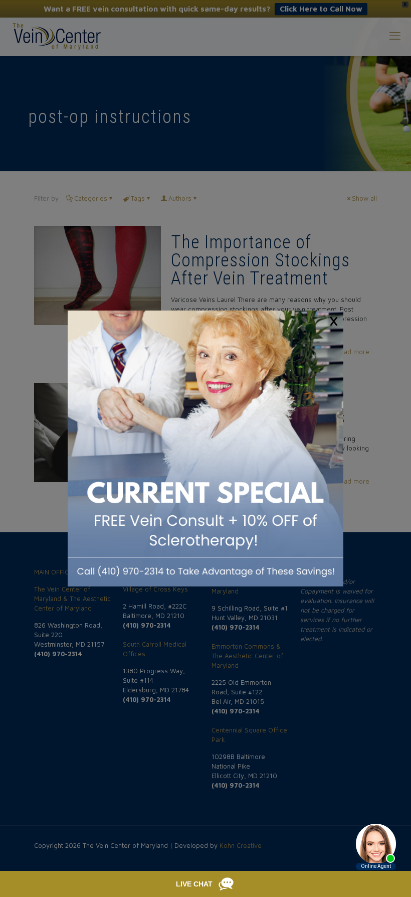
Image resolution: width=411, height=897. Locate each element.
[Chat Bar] (205, 884)
